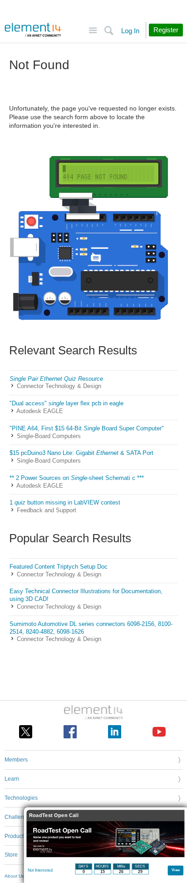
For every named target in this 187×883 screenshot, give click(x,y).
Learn (12, 779)
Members (16, 759)
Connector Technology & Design (59, 386)
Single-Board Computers (49, 436)
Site (93, 31)
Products (15, 836)
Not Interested (40, 870)
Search (109, 31)
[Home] (33, 30)
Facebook (70, 731)
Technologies (21, 798)
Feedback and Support (46, 510)
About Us (14, 875)
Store (11, 855)
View (176, 870)
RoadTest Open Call (54, 815)
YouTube (159, 731)
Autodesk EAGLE (39, 411)
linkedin (114, 731)
